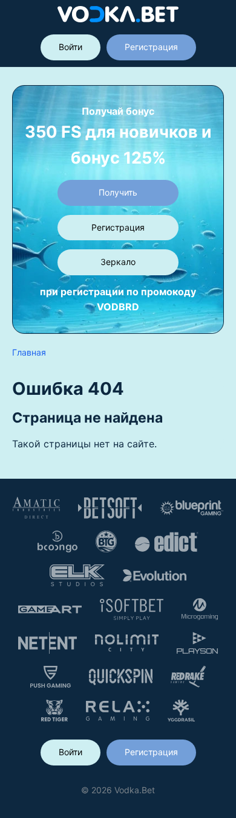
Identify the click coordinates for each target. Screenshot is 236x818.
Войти (70, 47)
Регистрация (151, 47)
